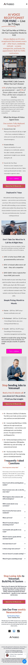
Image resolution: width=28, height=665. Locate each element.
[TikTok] (18, 631)
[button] (26, 4)
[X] (9, 631)
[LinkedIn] (14, 631)
